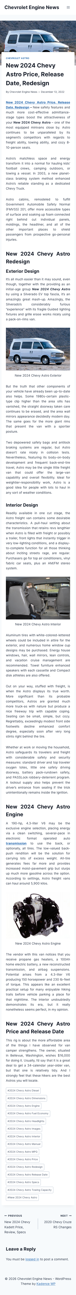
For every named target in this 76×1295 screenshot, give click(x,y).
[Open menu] (68, 7)
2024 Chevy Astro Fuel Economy (28, 1113)
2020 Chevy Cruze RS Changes (58, 1221)
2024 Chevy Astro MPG (22, 1151)
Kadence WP (46, 1284)
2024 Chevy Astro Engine (24, 1105)
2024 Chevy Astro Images (24, 1128)
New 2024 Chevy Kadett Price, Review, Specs (17, 1224)
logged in (32, 1259)
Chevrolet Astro (17, 58)
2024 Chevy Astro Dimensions (26, 1098)
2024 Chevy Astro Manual (24, 1143)
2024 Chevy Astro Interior (24, 1136)
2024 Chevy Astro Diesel (23, 1090)
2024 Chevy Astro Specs (23, 1182)
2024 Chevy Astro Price (23, 1159)
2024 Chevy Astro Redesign (25, 1166)
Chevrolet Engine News (23, 91)
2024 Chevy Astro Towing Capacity (30, 1189)
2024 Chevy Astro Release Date (28, 1174)
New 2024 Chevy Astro (22, 1197)
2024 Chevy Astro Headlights (26, 1121)
